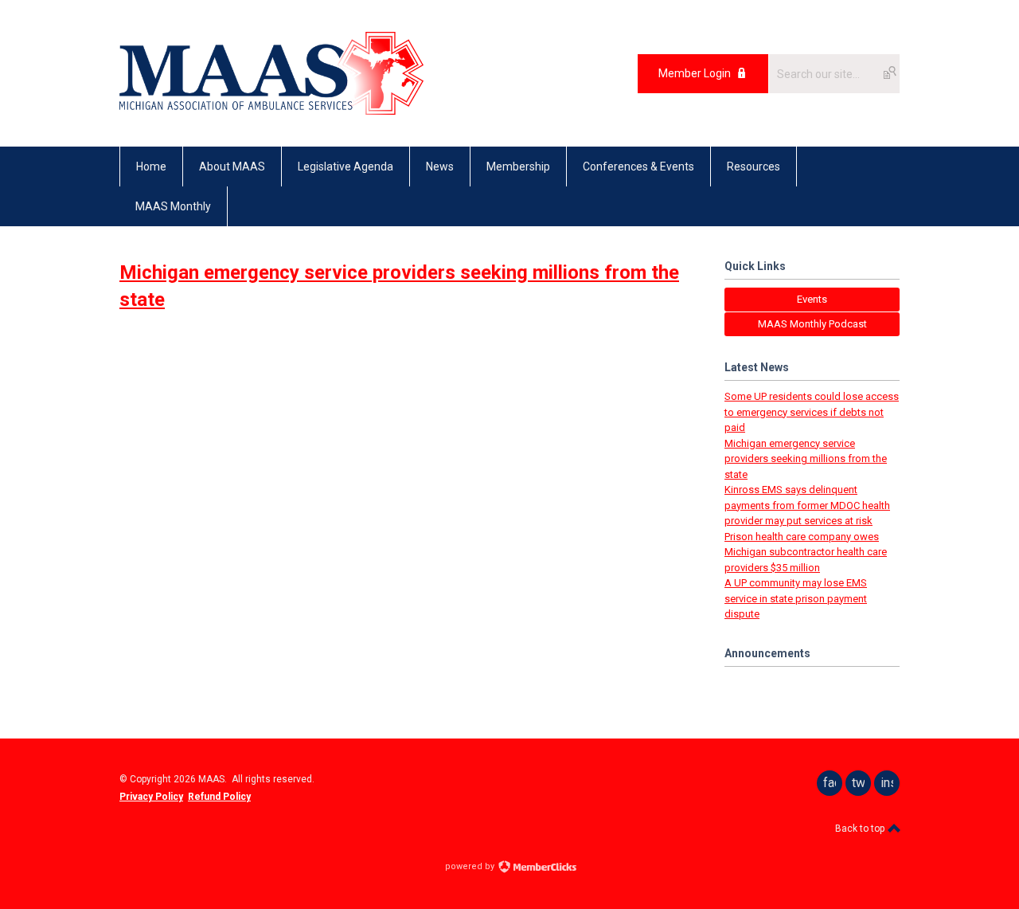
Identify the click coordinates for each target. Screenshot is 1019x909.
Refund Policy (219, 796)
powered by (471, 866)
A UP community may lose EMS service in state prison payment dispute (795, 598)
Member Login (694, 73)
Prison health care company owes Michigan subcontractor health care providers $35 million (805, 552)
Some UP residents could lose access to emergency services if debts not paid (811, 411)
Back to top (861, 828)
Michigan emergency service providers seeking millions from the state (805, 458)
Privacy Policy (151, 796)
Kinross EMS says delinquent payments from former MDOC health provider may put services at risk (807, 505)
